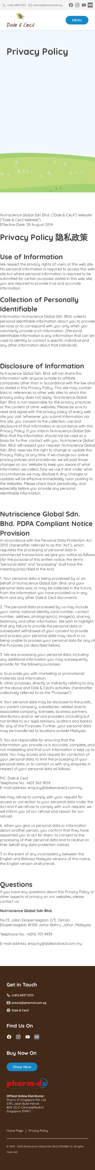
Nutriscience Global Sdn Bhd (40, 1146)
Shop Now (22, 1067)
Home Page (15, 1130)
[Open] (77, 20)
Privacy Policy (38, 1130)
